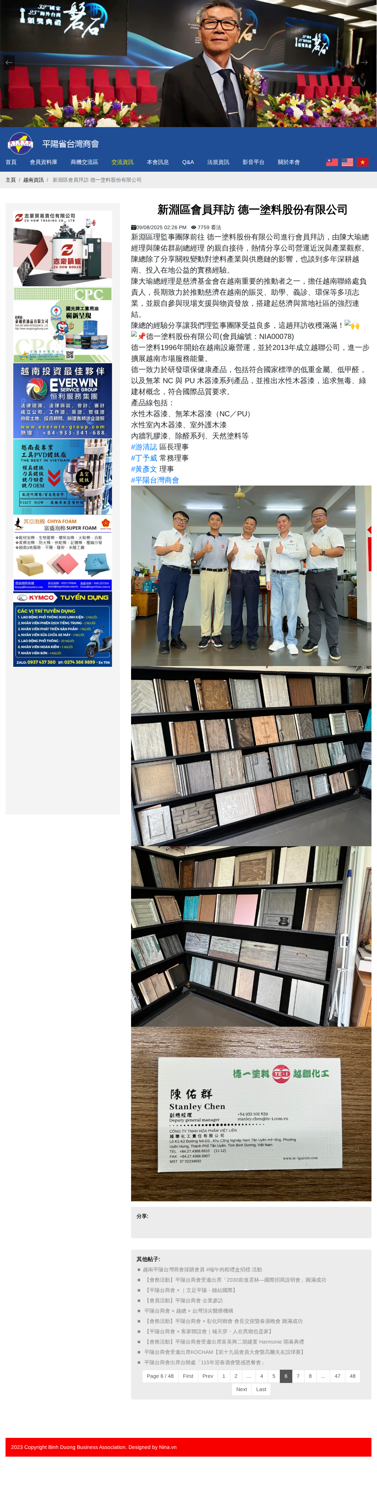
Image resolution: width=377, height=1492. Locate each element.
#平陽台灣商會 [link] (155, 480)
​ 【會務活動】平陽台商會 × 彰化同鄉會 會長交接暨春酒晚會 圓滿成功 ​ (223, 1321)
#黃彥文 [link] (144, 469)
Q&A (188, 162)
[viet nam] (362, 162)
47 (338, 1376)
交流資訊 (123, 162)
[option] (63, 248)
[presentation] (9, 62)
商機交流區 (84, 162)
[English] (347, 162)
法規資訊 (218, 162)
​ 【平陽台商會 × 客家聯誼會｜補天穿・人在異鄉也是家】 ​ (209, 1331)
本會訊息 (158, 162)
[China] (332, 162)
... (249, 1376)
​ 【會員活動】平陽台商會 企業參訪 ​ (184, 1300)
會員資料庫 (43, 162)
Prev (207, 1376)
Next (241, 1389)
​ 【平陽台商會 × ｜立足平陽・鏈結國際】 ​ (191, 1290)
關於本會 (289, 162)
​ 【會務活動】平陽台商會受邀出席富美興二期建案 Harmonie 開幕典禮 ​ (224, 1342)
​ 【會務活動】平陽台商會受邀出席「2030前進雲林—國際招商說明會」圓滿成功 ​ (235, 1280)
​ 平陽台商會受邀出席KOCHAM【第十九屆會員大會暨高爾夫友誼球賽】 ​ (225, 1352)
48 (353, 1376)
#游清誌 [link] (144, 447)
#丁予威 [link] (144, 458)
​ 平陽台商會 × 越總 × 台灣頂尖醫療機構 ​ (189, 1311)
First (188, 1376)
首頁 (11, 162)
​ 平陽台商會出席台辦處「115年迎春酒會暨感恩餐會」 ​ (205, 1362)
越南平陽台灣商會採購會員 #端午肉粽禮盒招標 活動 (202, 1269)
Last (261, 1389)
